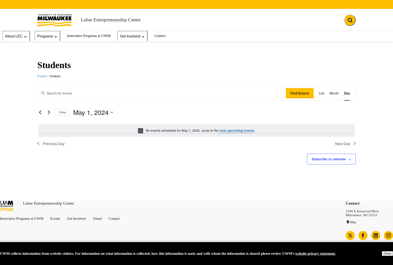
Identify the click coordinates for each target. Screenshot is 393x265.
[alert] (196, 130)
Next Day (342, 143)
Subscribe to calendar (329, 159)
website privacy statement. (315, 253)
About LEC (14, 36)
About (97, 218)
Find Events (299, 93)
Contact (160, 36)
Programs (45, 36)
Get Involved (130, 36)
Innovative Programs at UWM (89, 36)
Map (353, 222)
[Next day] (49, 112)
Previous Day (54, 143)
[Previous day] (40, 112)
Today (62, 112)
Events (41, 76)
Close (387, 253)
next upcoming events (236, 130)
